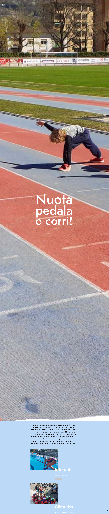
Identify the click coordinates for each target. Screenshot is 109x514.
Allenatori (65, 506)
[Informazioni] (44, 459)
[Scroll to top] (107, 510)
